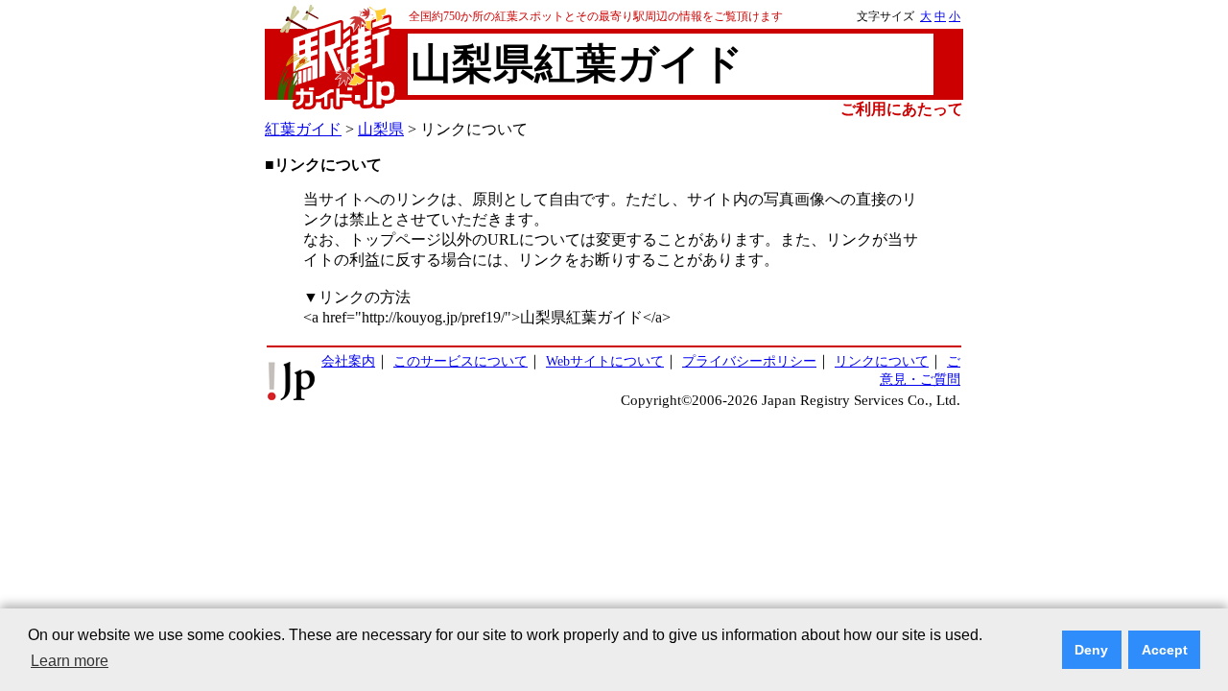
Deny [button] (1091, 649)
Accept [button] (1165, 649)
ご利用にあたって (901, 109)
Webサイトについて (605, 361)
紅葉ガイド (303, 129)
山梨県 (381, 129)
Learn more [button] (69, 661)
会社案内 (348, 361)
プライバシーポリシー (749, 361)
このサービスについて (460, 361)
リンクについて (882, 361)
